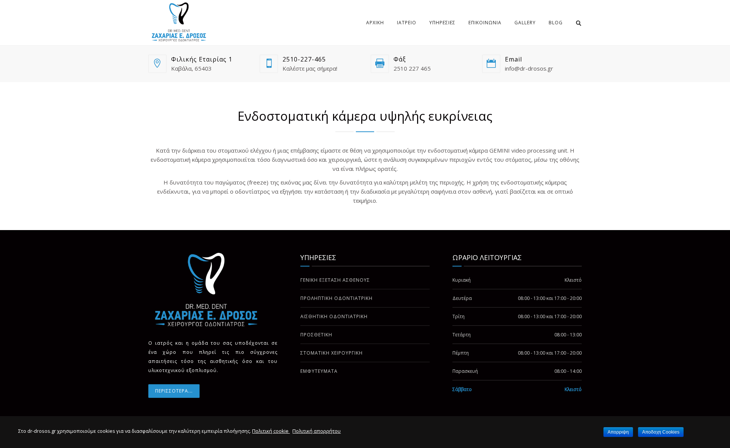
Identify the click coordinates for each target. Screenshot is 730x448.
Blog (556, 22)
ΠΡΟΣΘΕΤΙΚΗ (316, 334)
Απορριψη (618, 432)
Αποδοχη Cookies (660, 432)
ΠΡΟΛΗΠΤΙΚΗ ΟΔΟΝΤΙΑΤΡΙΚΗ (336, 298)
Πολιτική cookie (271, 430)
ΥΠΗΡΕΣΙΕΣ (442, 22)
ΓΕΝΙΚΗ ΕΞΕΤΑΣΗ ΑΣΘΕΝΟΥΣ (335, 280)
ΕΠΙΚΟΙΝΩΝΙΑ (484, 22)
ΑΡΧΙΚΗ (375, 22)
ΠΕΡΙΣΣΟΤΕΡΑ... (174, 391)
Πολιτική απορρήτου (316, 430)
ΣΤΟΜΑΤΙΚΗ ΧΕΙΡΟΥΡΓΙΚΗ (331, 353)
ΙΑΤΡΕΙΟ (406, 22)
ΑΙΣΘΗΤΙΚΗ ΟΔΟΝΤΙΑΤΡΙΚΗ (334, 316)
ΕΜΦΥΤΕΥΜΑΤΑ (319, 371)
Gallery (525, 22)
